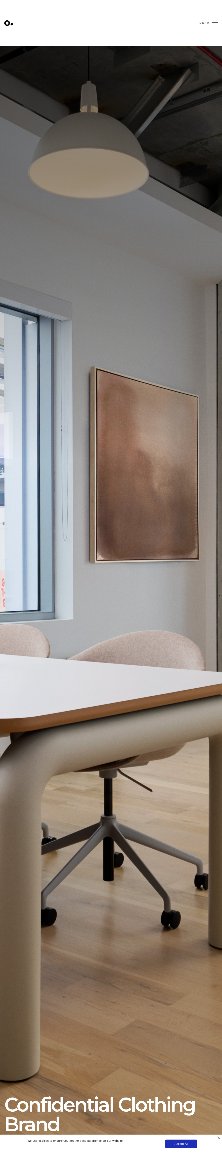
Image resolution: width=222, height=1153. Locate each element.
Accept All (181, 1144)
